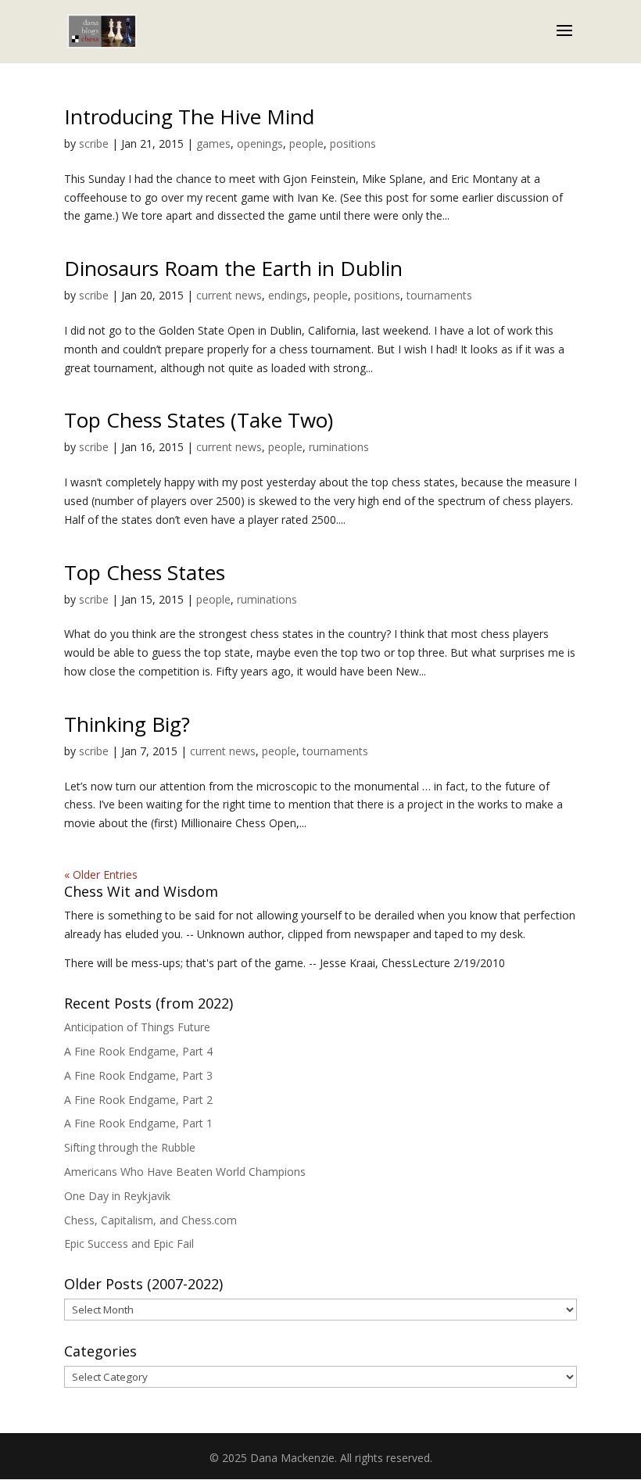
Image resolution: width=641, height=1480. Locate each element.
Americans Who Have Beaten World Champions (185, 1171)
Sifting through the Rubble (129, 1147)
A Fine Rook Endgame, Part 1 (138, 1123)
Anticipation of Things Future (137, 1027)
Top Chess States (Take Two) (198, 420)
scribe (94, 143)
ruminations (339, 446)
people (306, 143)
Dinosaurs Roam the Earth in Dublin (233, 268)
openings (260, 143)
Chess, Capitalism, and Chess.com (150, 1220)
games (213, 143)
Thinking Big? (127, 724)
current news (229, 295)
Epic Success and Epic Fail (129, 1243)
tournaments (439, 295)
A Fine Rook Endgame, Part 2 (138, 1099)
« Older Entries (101, 874)
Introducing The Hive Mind (189, 116)
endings (287, 295)
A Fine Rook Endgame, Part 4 (138, 1051)
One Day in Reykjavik (117, 1195)
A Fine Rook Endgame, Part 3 (138, 1075)
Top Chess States (144, 572)
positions (353, 143)
